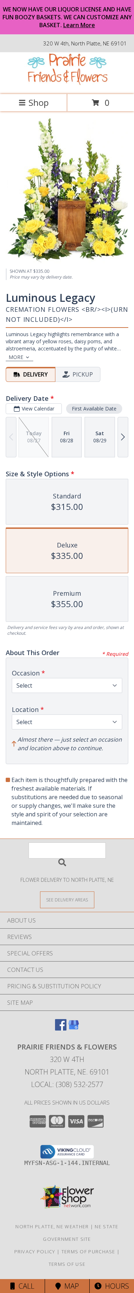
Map (70, 1286)
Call (24, 1286)
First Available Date (94, 408)
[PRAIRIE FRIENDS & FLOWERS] (67, 83)
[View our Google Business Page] (73, 1028)
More (16, 357)
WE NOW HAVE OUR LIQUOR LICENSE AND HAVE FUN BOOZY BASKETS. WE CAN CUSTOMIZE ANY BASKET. (67, 17)
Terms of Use (67, 1264)
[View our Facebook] (60, 1028)
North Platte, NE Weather (52, 1226)
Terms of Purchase (88, 1251)
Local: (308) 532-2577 (67, 1084)
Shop (39, 102)
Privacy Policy (34, 1251)
